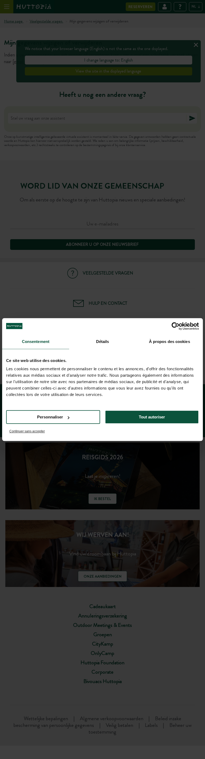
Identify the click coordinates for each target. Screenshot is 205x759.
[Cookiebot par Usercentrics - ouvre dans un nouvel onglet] (175, 326)
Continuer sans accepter (27, 431)
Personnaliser (50, 417)
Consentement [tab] (35, 341)
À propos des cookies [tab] (169, 341)
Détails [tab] (102, 341)
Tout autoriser (152, 417)
